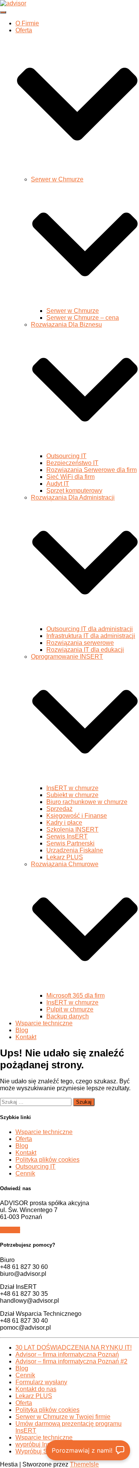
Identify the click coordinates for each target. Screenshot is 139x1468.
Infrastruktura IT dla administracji (90, 636)
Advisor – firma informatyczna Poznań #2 (71, 1361)
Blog (21, 1030)
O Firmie (27, 23)
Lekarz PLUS (64, 857)
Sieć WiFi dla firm (70, 476)
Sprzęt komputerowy (74, 490)
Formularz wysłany (41, 1382)
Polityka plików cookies (47, 1159)
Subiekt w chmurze (72, 795)
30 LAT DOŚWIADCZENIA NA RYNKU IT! (73, 1347)
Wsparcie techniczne (44, 1023)
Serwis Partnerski (70, 843)
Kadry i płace (64, 822)
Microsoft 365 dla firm (75, 995)
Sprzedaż (59, 808)
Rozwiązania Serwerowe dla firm (91, 470)
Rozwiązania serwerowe (80, 642)
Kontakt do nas (35, 1389)
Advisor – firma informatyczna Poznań (67, 1354)
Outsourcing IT (66, 456)
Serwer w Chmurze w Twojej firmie (62, 1416)
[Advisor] (13, 3)
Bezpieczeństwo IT (72, 463)
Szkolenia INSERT (72, 829)
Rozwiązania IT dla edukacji (85, 649)
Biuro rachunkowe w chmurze (86, 802)
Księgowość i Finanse (76, 815)
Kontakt (25, 1037)
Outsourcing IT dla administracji (89, 629)
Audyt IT (57, 483)
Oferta (23, 1139)
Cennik (25, 1173)
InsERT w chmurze (72, 788)
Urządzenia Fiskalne (74, 850)
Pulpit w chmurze (69, 1009)
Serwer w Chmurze (72, 310)
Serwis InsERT (67, 836)
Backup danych (67, 1016)
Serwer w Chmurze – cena (82, 317)
